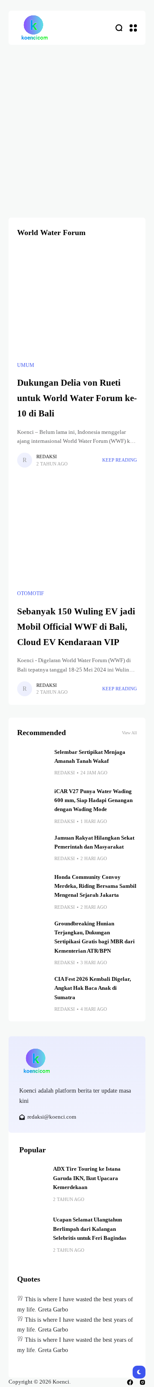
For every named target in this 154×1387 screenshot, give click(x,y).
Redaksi (46, 456)
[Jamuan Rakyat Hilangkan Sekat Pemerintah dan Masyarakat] (32, 849)
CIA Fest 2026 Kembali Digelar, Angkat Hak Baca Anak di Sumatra (92, 988)
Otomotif (30, 593)
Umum (25, 365)
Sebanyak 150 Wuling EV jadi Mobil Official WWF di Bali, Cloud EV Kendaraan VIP (76, 626)
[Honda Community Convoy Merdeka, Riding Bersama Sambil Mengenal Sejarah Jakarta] (32, 888)
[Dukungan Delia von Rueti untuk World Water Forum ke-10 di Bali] (77, 301)
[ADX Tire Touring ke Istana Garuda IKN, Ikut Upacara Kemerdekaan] (33, 1178)
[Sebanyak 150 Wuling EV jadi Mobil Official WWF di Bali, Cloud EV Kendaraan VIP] (77, 530)
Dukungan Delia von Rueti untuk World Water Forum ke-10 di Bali (77, 398)
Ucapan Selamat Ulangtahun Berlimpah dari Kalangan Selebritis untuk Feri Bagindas (89, 1229)
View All (129, 732)
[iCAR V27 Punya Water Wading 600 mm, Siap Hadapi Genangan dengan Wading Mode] (32, 802)
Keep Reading (119, 459)
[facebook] (130, 1382)
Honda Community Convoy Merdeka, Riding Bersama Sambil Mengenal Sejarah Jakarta (95, 886)
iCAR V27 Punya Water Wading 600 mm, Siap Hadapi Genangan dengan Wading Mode (93, 800)
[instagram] (142, 1382)
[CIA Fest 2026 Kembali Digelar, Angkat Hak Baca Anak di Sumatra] (32, 990)
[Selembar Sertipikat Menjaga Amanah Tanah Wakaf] (32, 763)
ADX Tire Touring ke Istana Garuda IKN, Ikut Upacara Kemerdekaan (87, 1178)
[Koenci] (34, 28)
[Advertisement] (77, 126)
